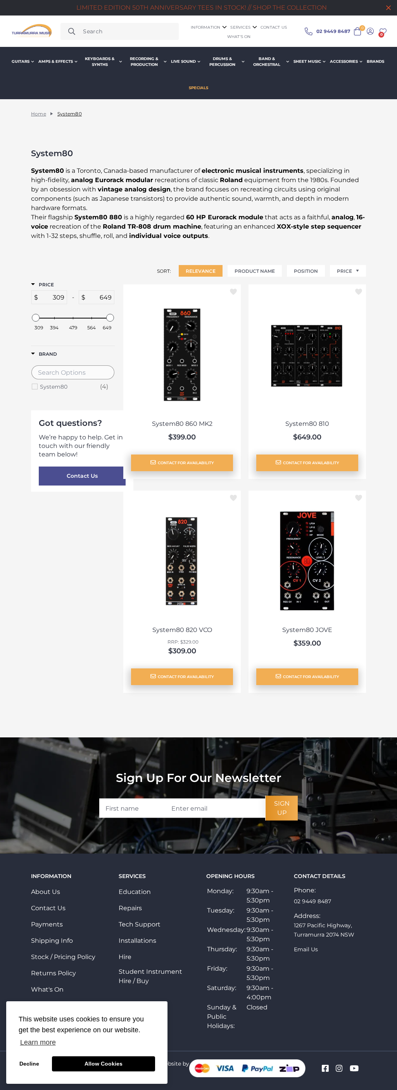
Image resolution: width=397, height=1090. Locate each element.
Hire (125, 957)
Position (306, 271)
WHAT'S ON (239, 36)
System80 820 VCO (182, 630)
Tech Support (140, 924)
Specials (198, 87)
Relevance (201, 271)
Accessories (344, 61)
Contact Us (82, 475)
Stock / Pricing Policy (63, 957)
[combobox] (119, 31)
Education (135, 891)
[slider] (36, 318)
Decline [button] (29, 1064)
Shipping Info (52, 940)
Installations (137, 940)
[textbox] (52, 297)
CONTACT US (274, 27)
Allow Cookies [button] (104, 1064)
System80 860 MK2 (182, 423)
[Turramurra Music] (31, 31)
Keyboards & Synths (99, 61)
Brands (375, 61)
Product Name (255, 271)
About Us (45, 891)
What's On (47, 989)
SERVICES (240, 27)
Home (38, 114)
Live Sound (183, 61)
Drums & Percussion (222, 61)
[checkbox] (74, 386)
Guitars (20, 61)
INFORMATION (205, 27)
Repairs (130, 908)
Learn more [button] (38, 1042)
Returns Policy (53, 973)
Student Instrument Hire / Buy (150, 976)
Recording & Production (144, 61)
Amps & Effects (55, 61)
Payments (47, 924)
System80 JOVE (307, 630)
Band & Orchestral (266, 61)
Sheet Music (307, 61)
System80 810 (307, 423)
